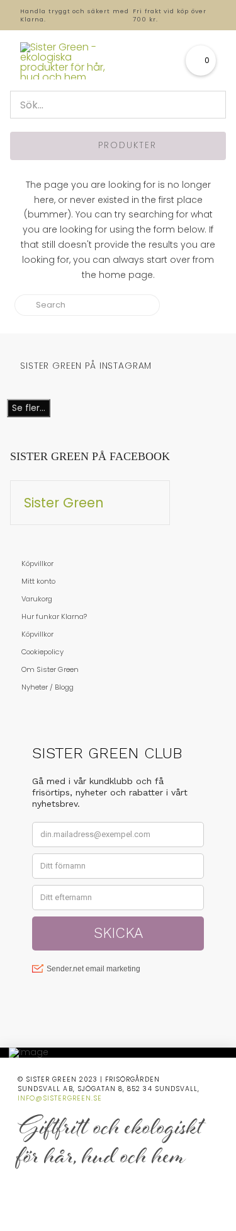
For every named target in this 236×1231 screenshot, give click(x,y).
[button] (201, 60)
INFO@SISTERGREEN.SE (60, 1098)
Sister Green (64, 503)
